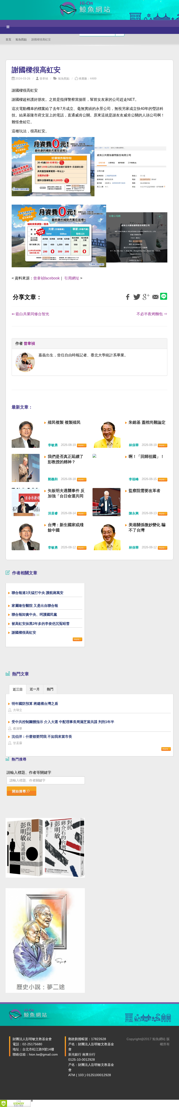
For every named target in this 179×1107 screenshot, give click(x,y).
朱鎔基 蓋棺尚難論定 (147, 422)
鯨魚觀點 (21, 39)
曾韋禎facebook (46, 278)
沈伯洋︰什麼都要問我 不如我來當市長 (42, 736)
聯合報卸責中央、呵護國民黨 (34, 614)
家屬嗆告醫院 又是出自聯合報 (35, 606)
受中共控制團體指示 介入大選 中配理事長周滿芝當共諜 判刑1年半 (63, 722)
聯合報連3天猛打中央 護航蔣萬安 (37, 593)
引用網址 (71, 278)
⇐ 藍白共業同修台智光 (30, 314)
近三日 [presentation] (18, 689)
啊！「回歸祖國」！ (146, 456)
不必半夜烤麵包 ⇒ (152, 314)
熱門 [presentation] (50, 689)
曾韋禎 (44, 78)
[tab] (17, 689)
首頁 (8, 39)
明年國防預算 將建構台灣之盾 (35, 703)
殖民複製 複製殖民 (64, 422)
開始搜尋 (19, 791)
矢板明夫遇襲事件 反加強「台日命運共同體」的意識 (66, 496)
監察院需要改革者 (144, 490)
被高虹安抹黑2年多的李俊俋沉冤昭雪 (40, 624)
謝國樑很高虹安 (24, 632)
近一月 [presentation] (35, 689)
